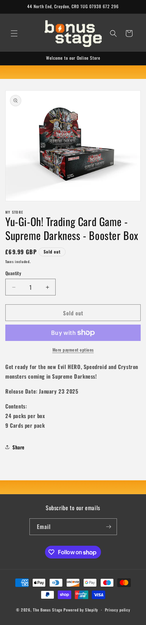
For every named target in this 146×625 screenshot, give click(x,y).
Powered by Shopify (80, 610)
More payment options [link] (73, 350)
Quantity (13, 273)
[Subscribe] (109, 526)
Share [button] (18, 447)
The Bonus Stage (47, 610)
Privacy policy (117, 610)
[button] (14, 33)
